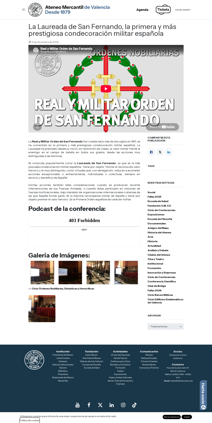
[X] (100, 405)
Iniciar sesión (182, 9)
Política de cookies (29, 420)
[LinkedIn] (168, 152)
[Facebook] (151, 152)
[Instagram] (123, 405)
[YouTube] (78, 405)
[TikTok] (134, 405)
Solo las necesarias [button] (172, 417)
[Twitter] (160, 152)
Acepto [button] (187, 417)
